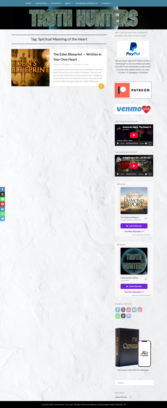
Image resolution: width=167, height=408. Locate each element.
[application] (134, 135)
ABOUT (68, 3)
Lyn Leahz (85, 64)
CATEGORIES (41, 3)
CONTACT (106, 3)
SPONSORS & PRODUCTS (86, 3)
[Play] (118, 143)
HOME (28, 3)
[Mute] (146, 143)
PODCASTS (56, 3)
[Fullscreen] (150, 143)
